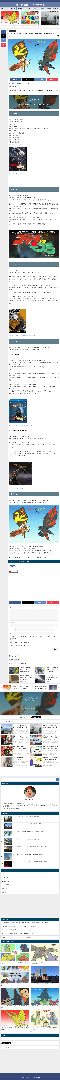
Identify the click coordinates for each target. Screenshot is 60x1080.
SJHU (3, 873)
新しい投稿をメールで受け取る (20, 645)
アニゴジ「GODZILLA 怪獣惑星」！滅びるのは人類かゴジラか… (18, 933)
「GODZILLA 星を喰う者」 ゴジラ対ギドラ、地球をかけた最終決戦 (18, 926)
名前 (12, 622)
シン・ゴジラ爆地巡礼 (7, 884)
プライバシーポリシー (6, 1047)
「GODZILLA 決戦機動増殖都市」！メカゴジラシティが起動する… (18, 929)
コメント (13, 607)
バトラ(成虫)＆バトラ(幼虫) (16, 488)
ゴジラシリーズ (12, 30)
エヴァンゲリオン (6, 877)
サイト (12, 633)
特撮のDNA (4, 888)
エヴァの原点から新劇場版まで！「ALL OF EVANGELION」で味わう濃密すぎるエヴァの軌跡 (25, 922)
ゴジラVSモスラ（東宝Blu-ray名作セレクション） (23, 425)
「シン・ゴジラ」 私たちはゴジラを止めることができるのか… (17, 937)
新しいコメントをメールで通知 (20, 642)
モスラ (17, 659)
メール (12, 629)
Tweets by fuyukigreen (6, 1038)
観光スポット (5, 892)
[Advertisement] (34, 181)
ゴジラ (11, 659)
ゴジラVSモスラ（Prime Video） (18, 173)
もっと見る (29, 1031)
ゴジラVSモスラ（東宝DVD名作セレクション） (22, 335)
